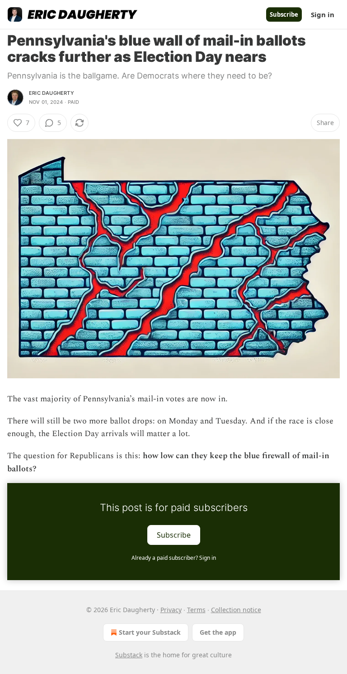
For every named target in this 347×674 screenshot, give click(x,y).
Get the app (218, 632)
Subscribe (284, 14)
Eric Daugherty (51, 93)
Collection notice (236, 609)
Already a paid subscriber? (173, 558)
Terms (196, 609)
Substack (128, 655)
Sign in (322, 14)
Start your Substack (150, 632)
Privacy (171, 609)
